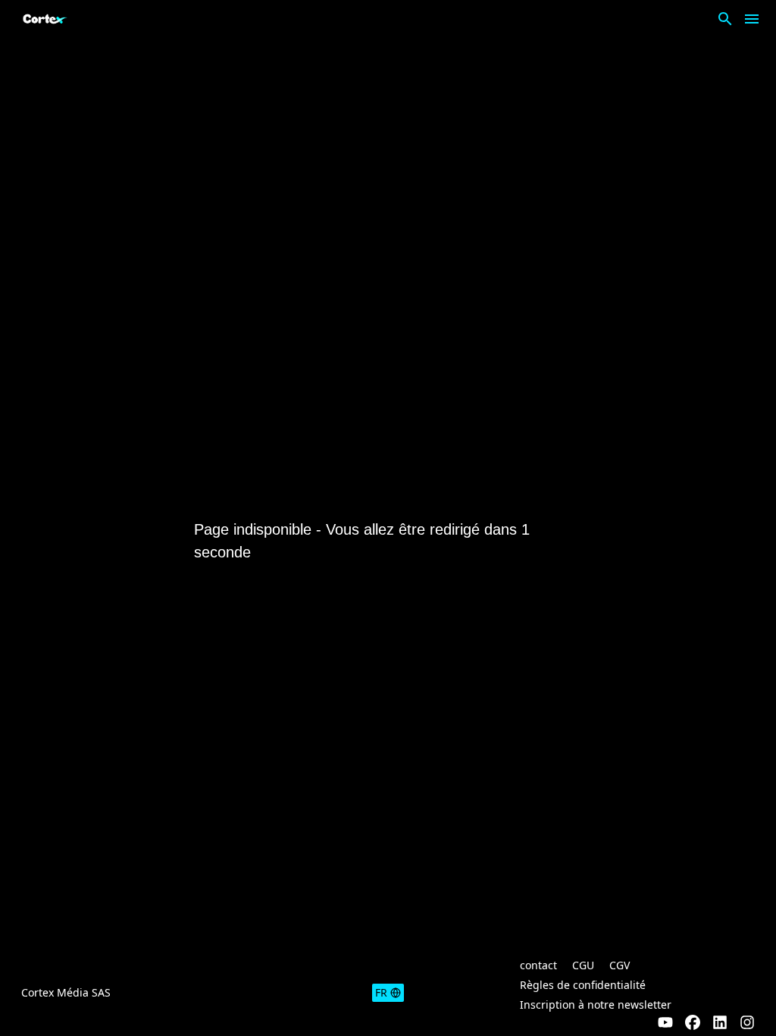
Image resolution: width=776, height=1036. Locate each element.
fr (381, 992)
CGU (583, 965)
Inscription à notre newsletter (595, 1004)
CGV (619, 965)
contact (538, 965)
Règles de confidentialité (583, 985)
